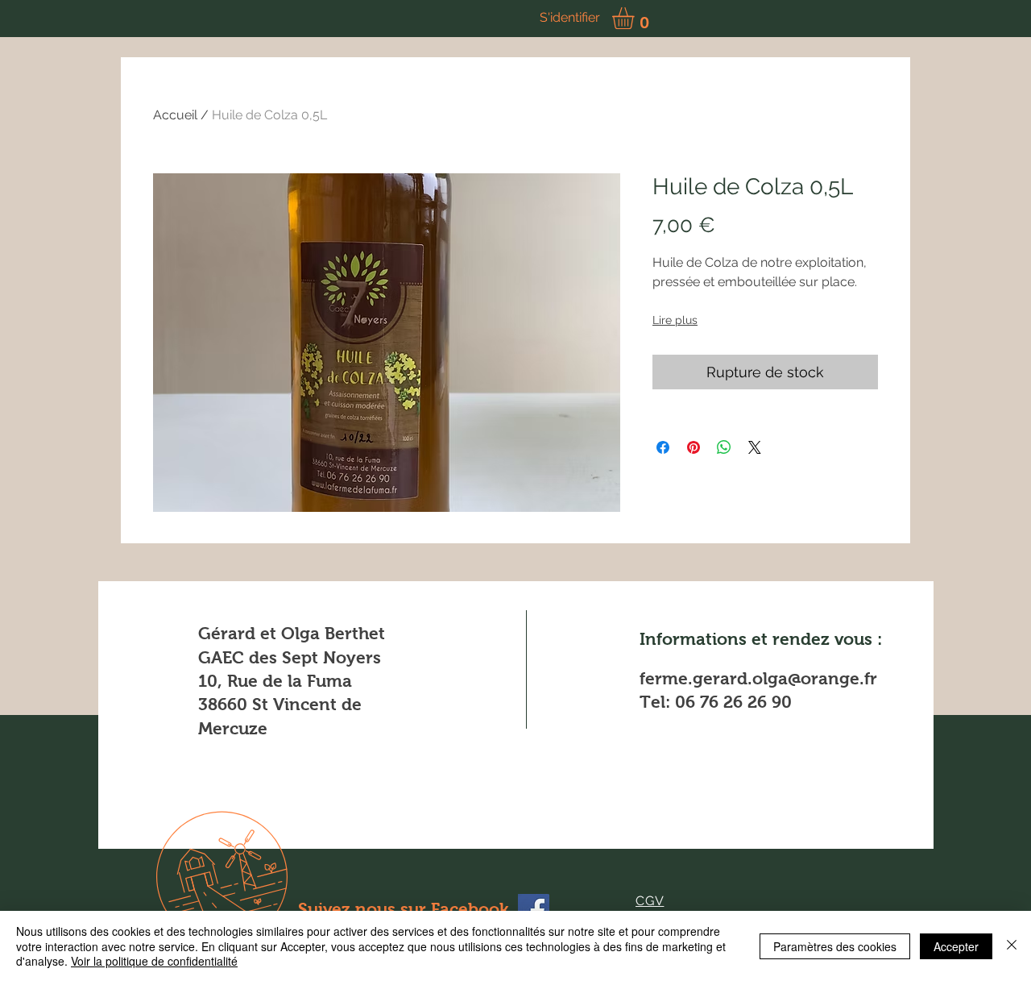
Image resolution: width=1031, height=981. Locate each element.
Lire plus (675, 320)
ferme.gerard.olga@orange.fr (758, 678)
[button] (636, 18)
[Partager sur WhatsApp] (724, 447)
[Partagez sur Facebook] (663, 447)
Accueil (175, 115)
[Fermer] (1011, 946)
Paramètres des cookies (834, 946)
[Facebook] (533, 909)
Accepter (956, 946)
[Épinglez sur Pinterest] (693, 447)
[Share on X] (754, 447)
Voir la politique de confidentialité (154, 961)
